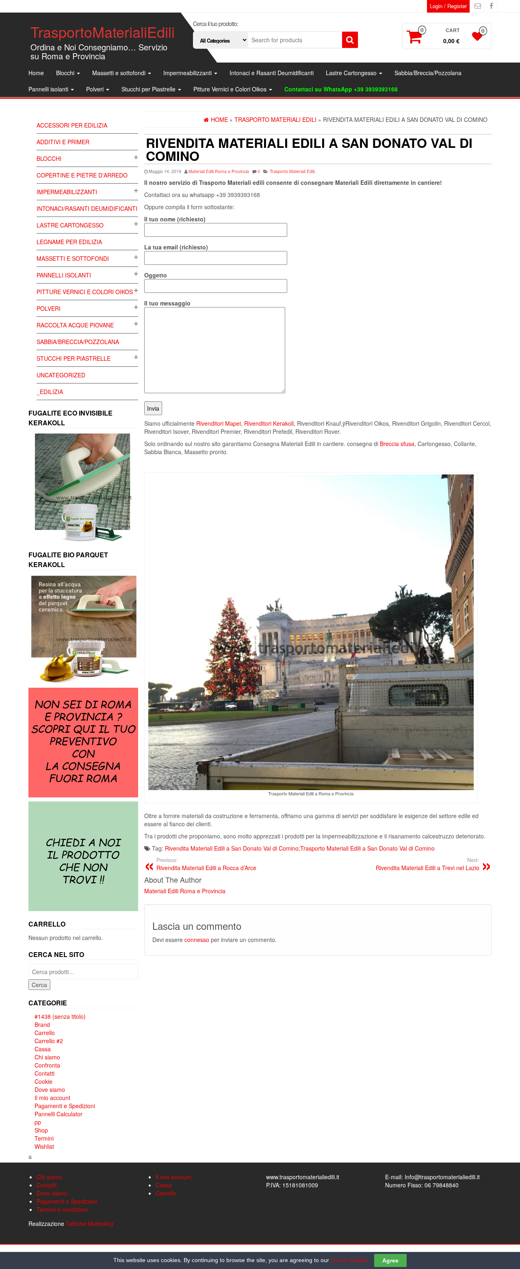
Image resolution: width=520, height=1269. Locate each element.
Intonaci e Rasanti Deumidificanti (272, 73)
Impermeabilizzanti (188, 73)
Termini (44, 1138)
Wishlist (44, 1146)
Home (36, 73)
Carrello (45, 1033)
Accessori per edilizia (72, 125)
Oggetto (155, 275)
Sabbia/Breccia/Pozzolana (428, 73)
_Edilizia (50, 392)
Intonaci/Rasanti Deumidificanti (87, 208)
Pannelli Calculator (58, 1114)
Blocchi (66, 73)
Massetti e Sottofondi (73, 258)
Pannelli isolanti (49, 89)
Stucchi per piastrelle (73, 358)
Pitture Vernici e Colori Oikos (230, 89)
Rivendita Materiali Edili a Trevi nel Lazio (427, 864)
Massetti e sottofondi (119, 73)
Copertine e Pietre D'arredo (82, 175)
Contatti (44, 1073)
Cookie (43, 1081)
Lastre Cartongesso (352, 73)
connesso (196, 940)
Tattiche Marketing (89, 1223)
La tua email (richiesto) (176, 247)
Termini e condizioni (62, 1209)
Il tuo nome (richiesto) (175, 219)
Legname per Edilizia (69, 242)
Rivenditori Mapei (218, 423)
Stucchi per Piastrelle (149, 89)
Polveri (95, 89)
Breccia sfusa (397, 444)
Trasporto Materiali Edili (292, 171)
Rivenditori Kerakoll (269, 423)
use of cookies (349, 1260)
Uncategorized (61, 375)
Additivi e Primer (63, 142)
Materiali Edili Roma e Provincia (218, 171)
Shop (41, 1130)
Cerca (39, 985)
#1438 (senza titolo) (60, 1016)
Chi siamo (47, 1057)
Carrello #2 (49, 1041)
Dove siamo (50, 1089)
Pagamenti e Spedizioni (65, 1106)
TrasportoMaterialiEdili (102, 31)
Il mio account (52, 1098)
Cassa (43, 1049)
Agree (390, 1260)
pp (38, 1122)
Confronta (47, 1065)
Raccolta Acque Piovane (75, 325)
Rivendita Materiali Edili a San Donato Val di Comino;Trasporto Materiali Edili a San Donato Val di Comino (300, 848)
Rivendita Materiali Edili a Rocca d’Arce (206, 864)
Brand (42, 1024)
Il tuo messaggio (167, 303)
